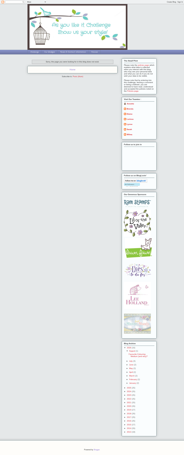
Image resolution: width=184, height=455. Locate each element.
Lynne (129, 124)
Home (72, 69)
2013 (129, 432)
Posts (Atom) (78, 76)
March (132, 376)
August (132, 351)
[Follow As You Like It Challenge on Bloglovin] (135, 182)
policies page (143, 65)
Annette (130, 104)
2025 (129, 388)
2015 (129, 425)
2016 (129, 421)
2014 (129, 428)
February (133, 379)
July (131, 361)
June (131, 365)
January (133, 383)
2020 (129, 406)
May (131, 368)
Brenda (130, 109)
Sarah (129, 129)
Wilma (129, 134)
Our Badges (49, 52)
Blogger (97, 450)
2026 (129, 348)
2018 (129, 413)
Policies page (132, 91)
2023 (129, 395)
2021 (129, 402)
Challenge (34, 52)
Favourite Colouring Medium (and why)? (138, 355)
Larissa (130, 119)
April (131, 372)
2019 (129, 410)
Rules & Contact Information (73, 52)
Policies (94, 52)
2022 (129, 399)
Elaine (129, 114)
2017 (129, 417)
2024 (129, 391)
